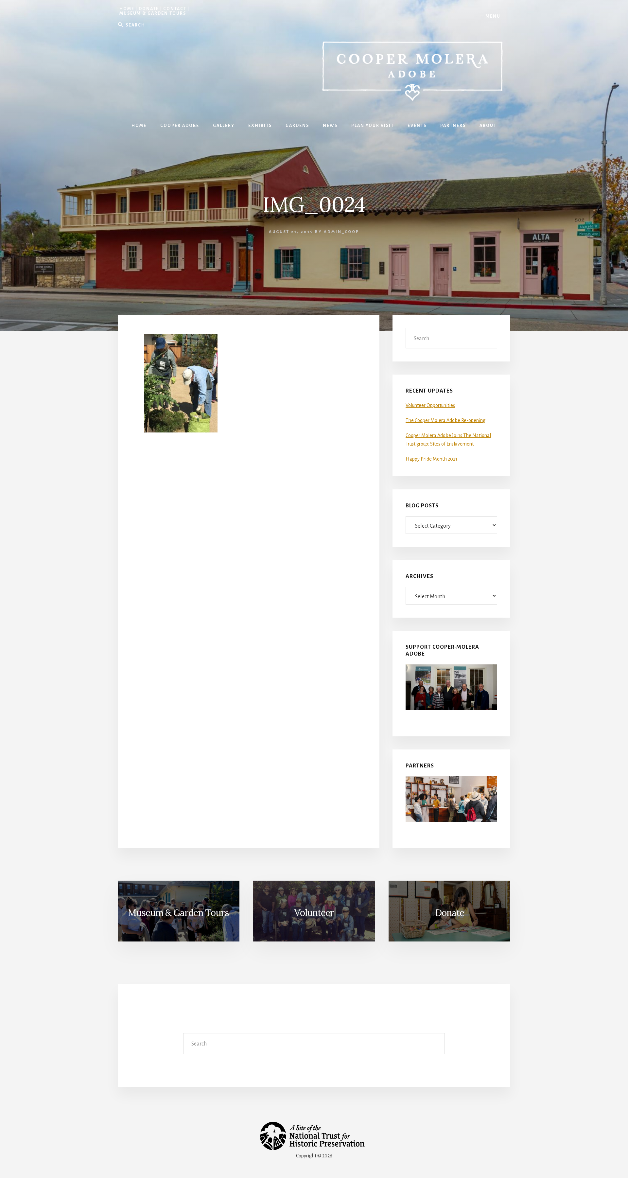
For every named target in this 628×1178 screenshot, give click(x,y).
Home (126, 9)
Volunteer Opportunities (430, 405)
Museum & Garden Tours (152, 13)
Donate (149, 9)
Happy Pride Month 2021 (431, 459)
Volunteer (314, 913)
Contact (174, 9)
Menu (492, 16)
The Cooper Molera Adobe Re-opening (445, 420)
